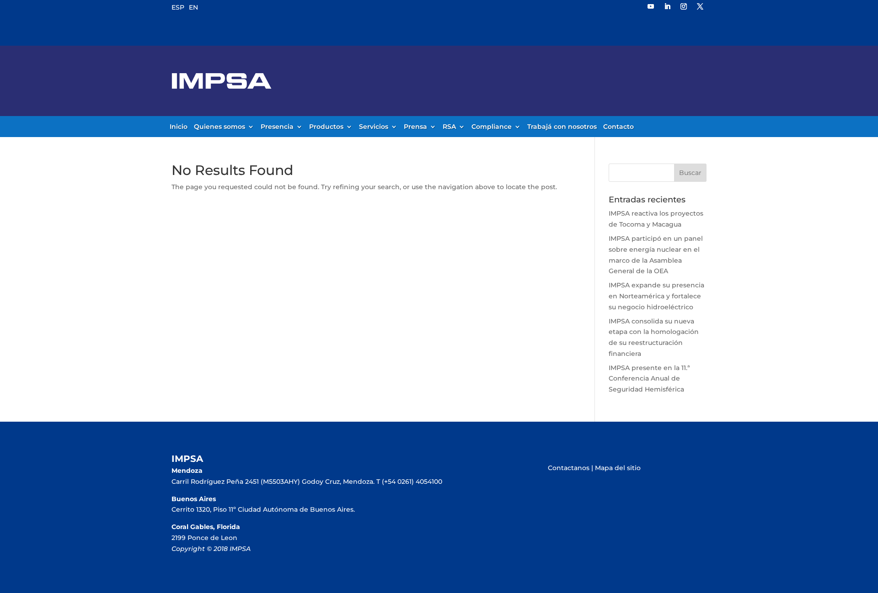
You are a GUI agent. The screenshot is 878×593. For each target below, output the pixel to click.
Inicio (178, 127)
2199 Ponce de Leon (204, 538)
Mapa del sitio (618, 468)
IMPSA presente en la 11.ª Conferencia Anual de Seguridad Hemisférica (649, 379)
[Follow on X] (700, 6)
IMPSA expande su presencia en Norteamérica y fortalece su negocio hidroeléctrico (656, 296)
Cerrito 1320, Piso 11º (204, 509)
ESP (177, 7)
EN (193, 7)
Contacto (618, 127)
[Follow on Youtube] (650, 6)
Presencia (277, 127)
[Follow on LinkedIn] (667, 6)
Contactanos (568, 468)
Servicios (373, 127)
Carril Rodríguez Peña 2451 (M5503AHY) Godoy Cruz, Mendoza (272, 481)
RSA (449, 127)
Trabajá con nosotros (562, 127)
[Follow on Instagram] (683, 6)
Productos (326, 127)
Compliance (491, 127)
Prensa (415, 127)
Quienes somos (219, 127)
